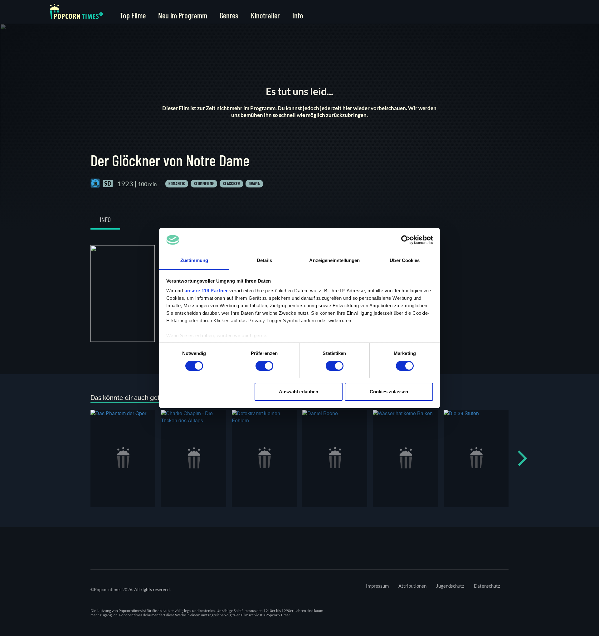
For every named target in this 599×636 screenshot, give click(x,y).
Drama (254, 183)
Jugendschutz (450, 586)
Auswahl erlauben (298, 391)
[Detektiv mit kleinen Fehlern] (264, 458)
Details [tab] (264, 260)
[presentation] (522, 458)
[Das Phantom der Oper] (122, 458)
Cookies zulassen (389, 391)
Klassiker (231, 183)
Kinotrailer (265, 15)
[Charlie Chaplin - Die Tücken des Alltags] (193, 458)
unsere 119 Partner (206, 290)
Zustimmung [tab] (194, 260)
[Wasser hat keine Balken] (405, 458)
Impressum (377, 586)
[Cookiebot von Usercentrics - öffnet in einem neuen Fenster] (405, 240)
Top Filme (133, 15)
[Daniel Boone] (334, 458)
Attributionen (412, 586)
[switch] (264, 366)
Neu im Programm (182, 15)
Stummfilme (204, 183)
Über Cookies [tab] (405, 260)
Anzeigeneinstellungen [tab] (334, 260)
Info (297, 15)
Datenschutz (487, 586)
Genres (229, 15)
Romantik (176, 183)
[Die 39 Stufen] (476, 458)
